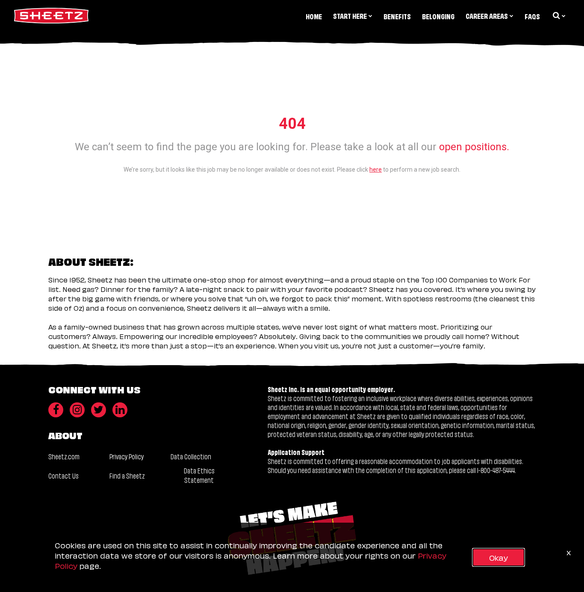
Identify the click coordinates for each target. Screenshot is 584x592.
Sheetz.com (64, 456)
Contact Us (63, 475)
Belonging (438, 16)
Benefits (397, 16)
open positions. (474, 147)
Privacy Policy (126, 456)
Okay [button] (498, 557)
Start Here (350, 16)
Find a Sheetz (127, 475)
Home (314, 16)
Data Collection (191, 456)
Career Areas (487, 16)
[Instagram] (77, 409)
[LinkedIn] (119, 409)
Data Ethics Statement (199, 475)
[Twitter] (98, 409)
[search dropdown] (558, 15)
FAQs (532, 16)
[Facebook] (55, 409)
